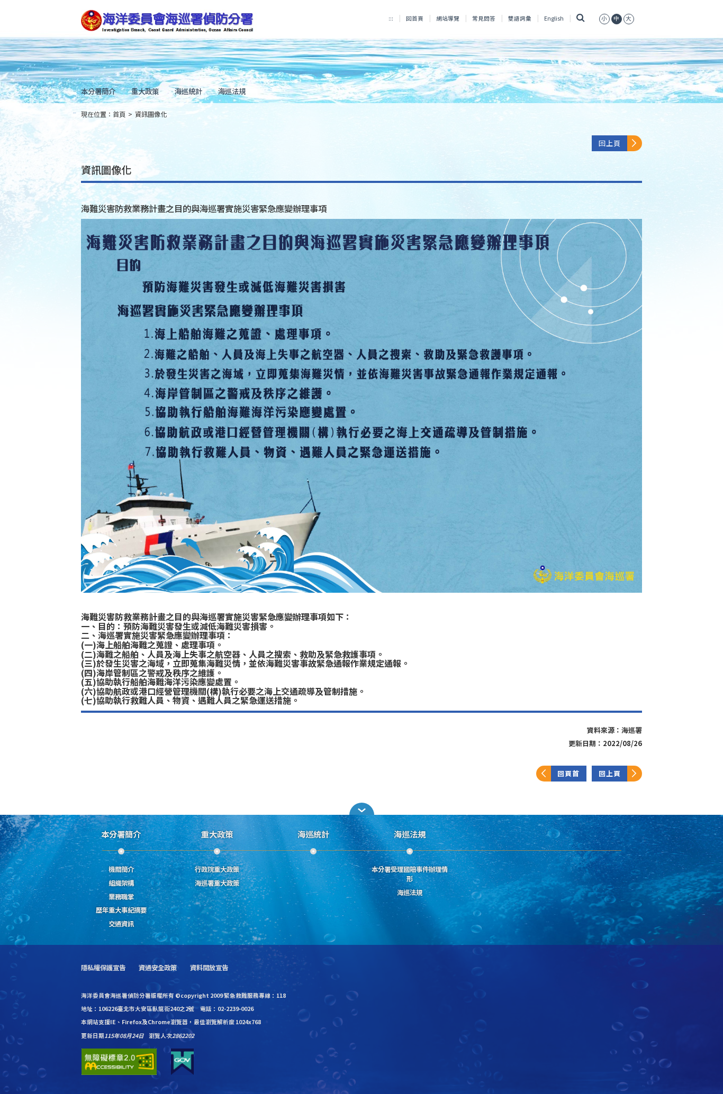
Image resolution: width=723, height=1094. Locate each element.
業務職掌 (121, 897)
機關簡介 (121, 869)
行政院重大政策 (217, 869)
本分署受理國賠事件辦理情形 (410, 874)
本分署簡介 (98, 91)
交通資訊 (121, 923)
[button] (361, 809)
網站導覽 (447, 18)
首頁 (119, 114)
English (554, 18)
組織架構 (121, 883)
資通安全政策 (158, 967)
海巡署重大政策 (217, 883)
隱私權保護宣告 (103, 967)
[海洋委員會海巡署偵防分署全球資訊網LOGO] (169, 21)
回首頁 (414, 18)
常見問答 (483, 18)
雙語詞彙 (519, 18)
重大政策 (145, 91)
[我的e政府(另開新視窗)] (182, 1062)
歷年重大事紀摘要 (121, 910)
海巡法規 (232, 91)
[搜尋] (580, 18)
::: (390, 18)
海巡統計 (188, 91)
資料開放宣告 (209, 967)
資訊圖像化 (151, 114)
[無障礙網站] (119, 1062)
